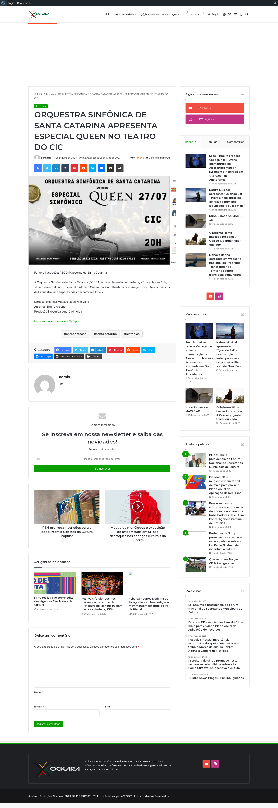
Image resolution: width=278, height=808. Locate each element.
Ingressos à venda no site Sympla (56, 321)
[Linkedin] (56, 168)
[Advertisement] (139, 52)
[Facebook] (38, 168)
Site (107, 706)
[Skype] (92, 168)
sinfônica (133, 334)
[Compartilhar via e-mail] (110, 168)
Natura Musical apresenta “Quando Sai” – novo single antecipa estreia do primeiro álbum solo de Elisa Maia (226, 197)
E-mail (39, 706)
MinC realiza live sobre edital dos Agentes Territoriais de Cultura (54, 601)
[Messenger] (101, 168)
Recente (190, 142)
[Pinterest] (74, 168)
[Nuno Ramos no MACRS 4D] (196, 221)
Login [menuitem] (11, 3)
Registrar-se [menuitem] (24, 3)
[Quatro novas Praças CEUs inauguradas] (196, 564)
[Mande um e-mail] (49, 157)
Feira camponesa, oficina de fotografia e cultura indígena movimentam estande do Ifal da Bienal (149, 604)
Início (107, 14)
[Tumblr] (65, 168)
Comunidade (126, 14)
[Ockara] (39, 14)
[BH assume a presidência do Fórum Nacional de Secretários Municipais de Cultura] (196, 460)
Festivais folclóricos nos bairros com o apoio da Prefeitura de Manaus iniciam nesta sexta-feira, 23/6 (102, 604)
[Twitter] (47, 168)
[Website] (61, 383)
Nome (38, 692)
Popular (212, 142)
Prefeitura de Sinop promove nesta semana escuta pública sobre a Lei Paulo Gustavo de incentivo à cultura (225, 541)
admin (44, 157)
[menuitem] (3, 3)
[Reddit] (83, 168)
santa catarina (106, 334)
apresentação (76, 334)
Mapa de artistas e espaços (160, 14)
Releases (50, 94)
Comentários (235, 142)
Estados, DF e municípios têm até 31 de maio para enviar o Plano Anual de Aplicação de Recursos (225, 485)
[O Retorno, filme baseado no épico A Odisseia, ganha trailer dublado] (196, 238)
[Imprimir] (119, 168)
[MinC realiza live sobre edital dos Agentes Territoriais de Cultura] (55, 583)
